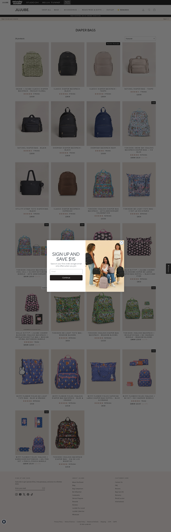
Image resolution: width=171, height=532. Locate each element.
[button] (4, 521)
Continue (66, 277)
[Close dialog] (121, 242)
